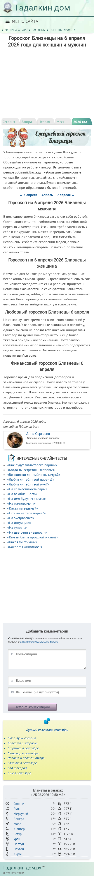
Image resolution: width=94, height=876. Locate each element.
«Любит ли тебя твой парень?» (30, 479)
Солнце (19, 804)
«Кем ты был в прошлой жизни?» (32, 537)
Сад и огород (17, 768)
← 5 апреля (28, 195)
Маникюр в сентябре (23, 753)
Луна (17, 809)
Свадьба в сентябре (22, 763)
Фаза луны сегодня (22, 738)
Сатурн (18, 834)
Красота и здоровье (22, 743)
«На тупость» (17, 527)
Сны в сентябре (19, 773)
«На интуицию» (19, 522)
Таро (24, 30)
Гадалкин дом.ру (22, 868)
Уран (17, 839)
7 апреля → (66, 195)
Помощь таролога (62, 30)
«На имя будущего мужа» (26, 498)
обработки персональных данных (39, 641)
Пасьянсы (38, 30)
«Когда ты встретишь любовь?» (31, 470)
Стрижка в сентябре (23, 748)
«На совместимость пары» (27, 489)
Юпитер (19, 829)
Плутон (19, 849)
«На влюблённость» (22, 494)
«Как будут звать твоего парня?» (32, 465)
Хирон (18, 854)
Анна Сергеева (38, 434)
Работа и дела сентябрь (26, 758)
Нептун (19, 844)
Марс (17, 824)
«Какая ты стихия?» (22, 542)
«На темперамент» (21, 503)
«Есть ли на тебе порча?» (26, 513)
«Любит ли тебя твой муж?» (28, 484)
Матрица (11, 30)
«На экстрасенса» (20, 518)
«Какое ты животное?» (24, 547)
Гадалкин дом (42, 7)
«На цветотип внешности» (27, 532)
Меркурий (21, 814)
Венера (19, 819)
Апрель (47, 195)
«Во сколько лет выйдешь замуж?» (33, 474)
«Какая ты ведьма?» (22, 508)
